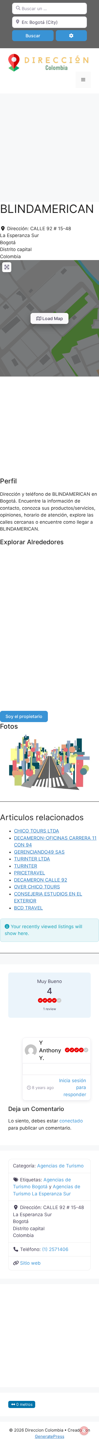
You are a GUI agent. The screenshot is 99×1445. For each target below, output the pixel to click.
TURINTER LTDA (32, 859)
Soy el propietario (24, 716)
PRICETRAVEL (29, 873)
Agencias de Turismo (60, 1165)
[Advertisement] (49, 145)
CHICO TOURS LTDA (36, 831)
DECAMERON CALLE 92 (40, 880)
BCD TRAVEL (28, 908)
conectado (71, 1121)
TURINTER (25, 866)
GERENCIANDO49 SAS (39, 852)
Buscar (40, 35)
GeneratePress (49, 1436)
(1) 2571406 (55, 1249)
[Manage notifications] (84, 1430)
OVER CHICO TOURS (37, 887)
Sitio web (30, 1263)
